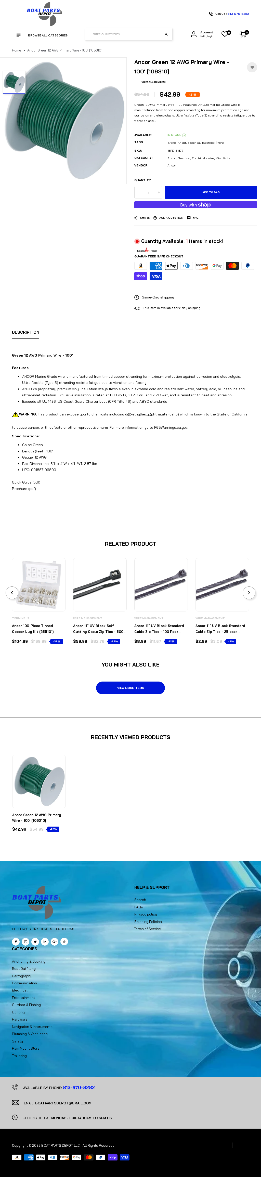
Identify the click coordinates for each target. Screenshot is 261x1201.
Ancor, (172, 158)
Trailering (19, 1056)
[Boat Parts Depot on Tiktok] (64, 941)
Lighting (18, 1012)
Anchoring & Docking (28, 961)
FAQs (138, 907)
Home (16, 50)
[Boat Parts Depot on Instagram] (25, 942)
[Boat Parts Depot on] (45, 942)
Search (140, 900)
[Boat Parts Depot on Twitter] (35, 942)
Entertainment (23, 998)
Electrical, (184, 158)
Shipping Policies (148, 922)
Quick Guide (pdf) (26, 482)
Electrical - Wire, (203, 158)
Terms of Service (147, 929)
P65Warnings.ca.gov (170, 427)
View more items (130, 688)
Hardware (20, 1019)
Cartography (22, 976)
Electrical (194, 143)
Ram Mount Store (26, 1048)
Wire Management (87, 618)
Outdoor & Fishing (26, 1005)
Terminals (20, 618)
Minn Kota (223, 158)
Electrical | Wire (213, 143)
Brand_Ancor (176, 143)
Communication (24, 983)
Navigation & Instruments (32, 1027)
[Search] (166, 34)
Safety (17, 1041)
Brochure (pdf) (24, 488)
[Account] (194, 34)
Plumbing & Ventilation (30, 1034)
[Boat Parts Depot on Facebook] (16, 942)
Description (25, 332)
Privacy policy (145, 914)
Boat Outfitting (24, 969)
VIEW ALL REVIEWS (153, 82)
